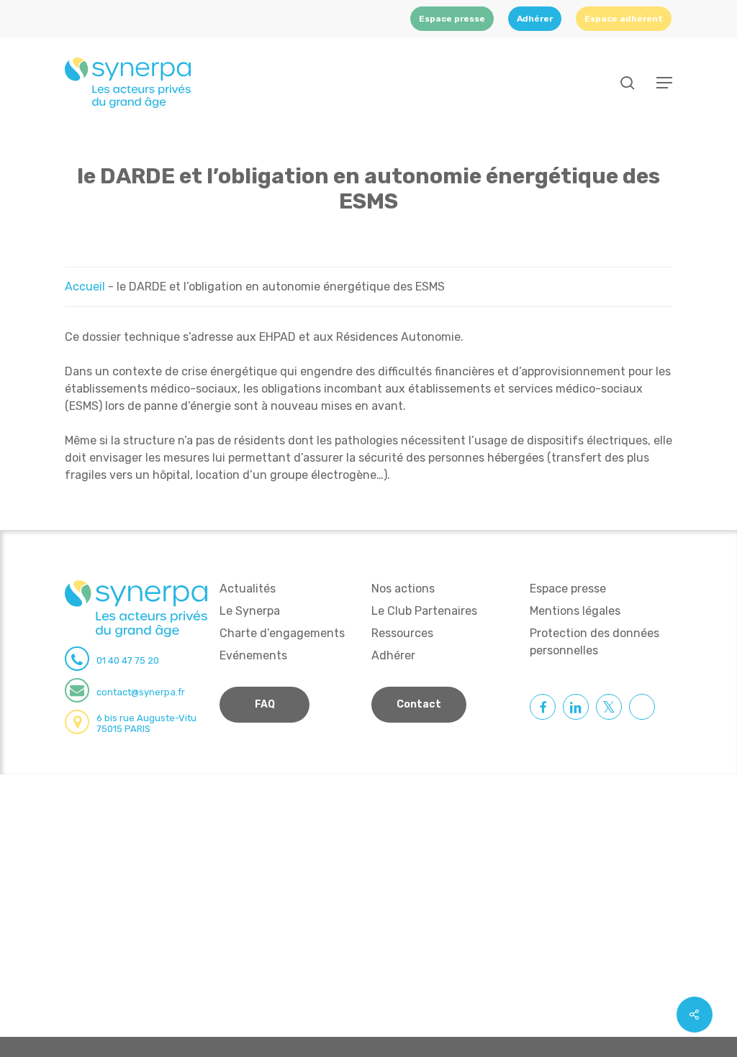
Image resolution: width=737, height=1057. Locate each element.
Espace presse (568, 588)
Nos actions (403, 588)
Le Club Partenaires (424, 611)
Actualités (248, 588)
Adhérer (393, 655)
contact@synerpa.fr (140, 692)
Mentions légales (575, 611)
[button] (664, 83)
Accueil (85, 286)
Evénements (253, 655)
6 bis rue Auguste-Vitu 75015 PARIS (146, 723)
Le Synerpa (250, 611)
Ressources (402, 633)
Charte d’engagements (282, 633)
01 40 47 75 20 (127, 660)
